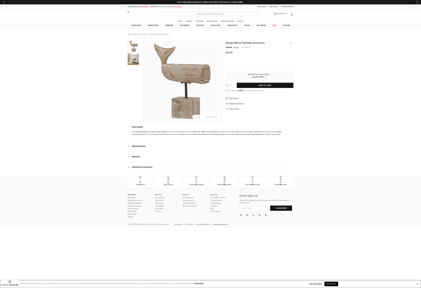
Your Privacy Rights (316, 284)
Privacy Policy (199, 283)
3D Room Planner (212, 21)
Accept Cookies (331, 284)
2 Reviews (236, 47)
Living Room (136, 25)
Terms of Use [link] (189, 224)
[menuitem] (136, 25)
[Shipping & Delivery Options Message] (265, 77)
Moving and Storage (227, 21)
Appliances (261, 25)
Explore (286, 25)
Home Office (232, 25)
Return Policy (234, 109)
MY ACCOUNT (282, 14)
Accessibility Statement (203, 224)
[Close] (417, 283)
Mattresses (184, 25)
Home (130, 34)
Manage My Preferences (220, 224)
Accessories (143, 34)
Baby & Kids (215, 25)
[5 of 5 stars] (229, 47)
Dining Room (153, 25)
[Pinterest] (259, 215)
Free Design (199, 21)
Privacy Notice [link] (178, 224)
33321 (266, 74)
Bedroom (169, 25)
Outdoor (200, 25)
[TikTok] (266, 215)
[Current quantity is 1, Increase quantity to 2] (233, 85)
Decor (247, 25)
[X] (253, 215)
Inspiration (189, 21)
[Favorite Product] (291, 43)
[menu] (210, 25)
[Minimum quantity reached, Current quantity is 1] (227, 85)
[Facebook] (247, 215)
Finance (180, 21)
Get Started (144, 6)
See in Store (233, 98)
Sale (274, 25)
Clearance (240, 21)
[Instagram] (241, 215)
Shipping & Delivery (236, 103)
